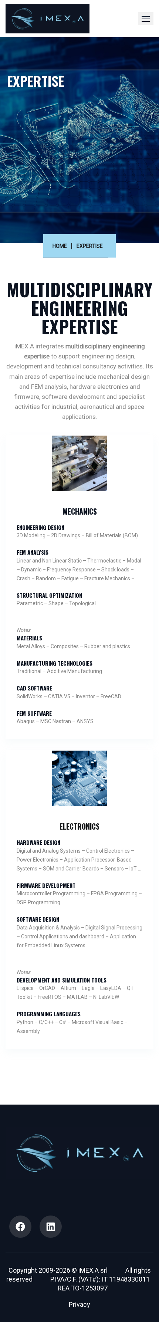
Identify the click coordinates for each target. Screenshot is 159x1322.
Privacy (79, 1304)
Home (60, 246)
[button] (145, 18)
